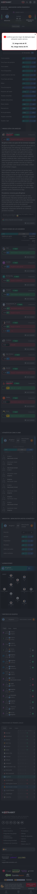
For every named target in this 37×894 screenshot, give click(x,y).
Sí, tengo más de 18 (19, 43)
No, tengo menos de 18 (19, 47)
